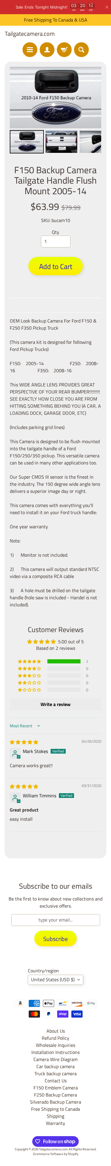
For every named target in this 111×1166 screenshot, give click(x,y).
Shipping (55, 1116)
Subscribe (55, 938)
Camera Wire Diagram (55, 1059)
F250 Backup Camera (55, 1094)
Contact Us (56, 1080)
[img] (24, 742)
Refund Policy (55, 1038)
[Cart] (64, 49)
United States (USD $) (53, 979)
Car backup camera (55, 1066)
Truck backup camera (55, 1073)
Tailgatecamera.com (30, 34)
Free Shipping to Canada (55, 1108)
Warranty (55, 1123)
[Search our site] (81, 49)
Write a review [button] (55, 704)
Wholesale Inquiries (55, 1045)
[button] (30, 661)
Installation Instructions (55, 1052)
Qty (55, 232)
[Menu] (29, 49)
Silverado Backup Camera (55, 1101)
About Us (55, 1030)
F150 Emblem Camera (55, 1087)
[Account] (47, 49)
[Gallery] (55, 111)
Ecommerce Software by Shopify (55, 1153)
